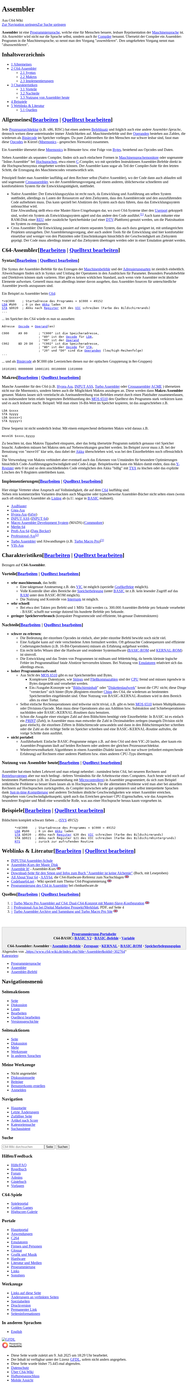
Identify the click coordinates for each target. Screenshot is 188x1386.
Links (15, 1271)
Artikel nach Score (24, 1120)
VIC (78, 308)
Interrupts (74, 599)
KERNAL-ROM (168, 650)
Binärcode (29, 138)
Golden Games (22, 1208)
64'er (32, 514)
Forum (16, 1173)
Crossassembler (36, 182)
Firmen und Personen (26, 1246)
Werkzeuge (19, 1052)
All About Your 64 (24, 877)
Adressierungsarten (137, 269)
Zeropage (91, 946)
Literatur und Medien (26, 1263)
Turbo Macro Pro (86, 541)
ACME (156, 386)
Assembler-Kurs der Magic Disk (34, 865)
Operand (41, 326)
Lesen (15, 1009)
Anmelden (18, 1090)
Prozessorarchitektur (24, 129)
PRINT (30, 721)
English (16, 1332)
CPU (134, 679)
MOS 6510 (99, 399)
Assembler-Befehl (24, 972)
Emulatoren (147, 663)
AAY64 (46, 877)
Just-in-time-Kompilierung (29, 792)
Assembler (18, 968)
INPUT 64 (39, 518)
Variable (128, 938)
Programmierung (23, 1267)
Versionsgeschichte (25, 1021)
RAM (24, 595)
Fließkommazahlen (104, 679)
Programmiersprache (45, 32)
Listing (56, 498)
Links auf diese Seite (26, 1293)
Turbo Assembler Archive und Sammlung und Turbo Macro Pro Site (63, 911)
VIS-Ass (17, 545)
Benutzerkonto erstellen (28, 1086)
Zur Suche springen (51, 24)
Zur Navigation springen (19, 24)
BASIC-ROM (138, 650)
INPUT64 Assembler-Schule (32, 861)
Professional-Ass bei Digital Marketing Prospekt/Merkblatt (56, 907)
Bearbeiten (45, 120)
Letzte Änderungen (25, 1112)
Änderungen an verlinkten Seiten (35, 1297)
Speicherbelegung (90, 591)
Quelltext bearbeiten (86, 120)
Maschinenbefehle (97, 269)
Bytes (117, 150)
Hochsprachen (46, 162)
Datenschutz (20, 1368)
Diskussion (19, 1005)
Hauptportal (19, 1230)
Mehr (15, 1047)
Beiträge (17, 1082)
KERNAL (109, 946)
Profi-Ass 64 (20, 531)
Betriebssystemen (14, 776)
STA (4, 308)
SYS (63, 820)
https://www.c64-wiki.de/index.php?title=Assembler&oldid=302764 (75, 951)
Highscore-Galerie (24, 1212)
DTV (109, 220)
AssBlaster (19, 506)
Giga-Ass (18, 510)
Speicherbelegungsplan (163, 946)
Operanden (141, 134)
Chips (108, 692)
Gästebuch (18, 1182)
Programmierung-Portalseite (94, 934)
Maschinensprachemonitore (139, 157)
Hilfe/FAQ (19, 1165)
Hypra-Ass (65, 386)
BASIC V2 (83, 938)
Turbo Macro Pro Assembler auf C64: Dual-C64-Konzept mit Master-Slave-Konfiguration (79, 903)
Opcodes (16, 142)
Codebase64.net (22, 881)
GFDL (75, 1359)
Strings (78, 679)
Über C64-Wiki (22, 1372)
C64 (52, 293)
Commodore (93, 523)
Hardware (18, 1259)
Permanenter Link (24, 1309)
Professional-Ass (23, 536)
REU (40, 220)
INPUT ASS (84, 386)
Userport (161, 210)
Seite (14, 1001)
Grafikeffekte (124, 587)
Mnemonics (47, 142)
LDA (4, 304)
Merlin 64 (18, 527)
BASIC (93, 498)
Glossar (16, 1250)
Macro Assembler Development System (39, 523)
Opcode (23, 326)
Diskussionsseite (23, 1078)
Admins (16, 1177)
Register (51, 308)
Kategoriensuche (23, 1124)
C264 (15, 1238)
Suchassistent (20, 1129)
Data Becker (40, 531)
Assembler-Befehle (66, 946)
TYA (132, 468)
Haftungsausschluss (25, 1376)
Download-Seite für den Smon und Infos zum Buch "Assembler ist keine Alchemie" (72, 873)
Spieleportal (19, 1203)
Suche (7, 1137)
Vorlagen (17, 1186)
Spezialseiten (20, 1301)
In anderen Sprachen (26, 1056)
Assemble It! (20, 869)
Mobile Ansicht (22, 1380)
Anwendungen (22, 1234)
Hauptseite (18, 1108)
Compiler (104, 36)
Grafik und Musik (24, 1254)
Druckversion (21, 1305)
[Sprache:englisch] (59, 869)
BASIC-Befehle (106, 938)
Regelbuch (19, 1169)
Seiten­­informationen (25, 1314)
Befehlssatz (99, 129)
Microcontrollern (91, 780)
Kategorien (10, 956)
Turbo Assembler (107, 386)
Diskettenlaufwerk (121, 688)
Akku (46, 304)
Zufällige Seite (21, 1116)
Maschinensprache (165, 32)
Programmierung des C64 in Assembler (39, 885)
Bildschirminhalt (85, 688)
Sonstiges (18, 1275)
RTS (17, 841)
